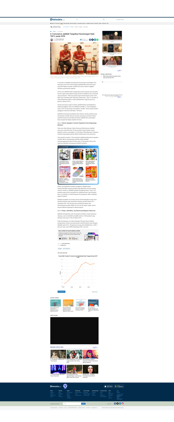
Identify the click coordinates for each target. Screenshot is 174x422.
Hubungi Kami (94, 407)
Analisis (93, 393)
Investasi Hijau (86, 395)
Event (118, 397)
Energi (51, 396)
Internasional (52, 395)
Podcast (104, 23)
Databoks (119, 396)
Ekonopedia (66, 23)
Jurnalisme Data (81, 23)
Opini (101, 393)
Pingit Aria (63, 245)
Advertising (61, 407)
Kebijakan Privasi (81, 407)
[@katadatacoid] (122, 403)
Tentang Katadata (53, 407)
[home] (50, 23)
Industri (51, 393)
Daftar (83, 403)
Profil (76, 393)
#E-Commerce (66, 248)
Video (100, 23)
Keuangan (61, 393)
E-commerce (60, 31)
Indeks (118, 392)
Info (107, 23)
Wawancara (102, 395)
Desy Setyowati (60, 39)
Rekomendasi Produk (63, 146)
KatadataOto (119, 398)
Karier (65, 407)
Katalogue (110, 395)
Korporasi (60, 396)
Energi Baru (86, 392)
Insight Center (120, 394)
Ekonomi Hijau (73, 23)
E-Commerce (66, 26)
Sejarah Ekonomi (78, 392)
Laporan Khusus (103, 396)
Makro (60, 392)
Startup (76, 26)
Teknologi (85, 26)
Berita (53, 23)
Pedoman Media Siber (72, 407)
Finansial (57, 23)
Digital (61, 23)
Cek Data (93, 395)
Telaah (101, 392)
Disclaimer (88, 407)
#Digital (60, 248)
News (109, 392)
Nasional (52, 392)
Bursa (60, 395)
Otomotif (96, 23)
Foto (109, 396)
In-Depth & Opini (90, 23)
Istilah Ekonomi (78, 395)
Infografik (94, 392)
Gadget (80, 26)
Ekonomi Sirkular (87, 393)
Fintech (72, 26)
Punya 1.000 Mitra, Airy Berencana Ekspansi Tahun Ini (78, 211)
